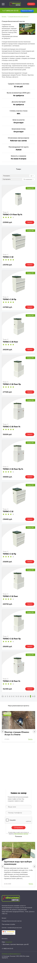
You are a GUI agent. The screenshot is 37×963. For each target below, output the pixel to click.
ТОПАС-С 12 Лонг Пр (12, 639)
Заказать (29, 222)
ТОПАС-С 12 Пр (9, 554)
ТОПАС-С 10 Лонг (10, 342)
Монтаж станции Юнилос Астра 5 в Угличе (17, 733)
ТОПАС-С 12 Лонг (10, 596)
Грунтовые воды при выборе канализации (18, 862)
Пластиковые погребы (8, 924)
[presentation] (3, 731)
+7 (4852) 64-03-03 (11, 11)
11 (23, 696)
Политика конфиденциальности (11, 954)
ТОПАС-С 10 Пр (9, 299)
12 (25, 696)
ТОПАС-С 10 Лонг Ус (11, 427)
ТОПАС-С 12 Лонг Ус (11, 681)
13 (28, 696)
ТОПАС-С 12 (8, 511)
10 (20, 696)
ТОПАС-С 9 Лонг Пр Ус (12, 215)
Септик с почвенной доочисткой (12, 927)
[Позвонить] (3, 10)
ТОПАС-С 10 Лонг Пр (12, 384)
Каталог (4, 16)
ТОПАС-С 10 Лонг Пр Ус (13, 469)
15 (32, 696)
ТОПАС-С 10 (8, 257)
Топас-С (5, 212)
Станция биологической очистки (18, 16)
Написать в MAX (27, 10)
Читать (30, 739)
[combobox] (32, 175)
